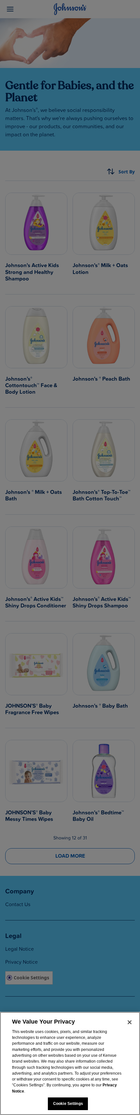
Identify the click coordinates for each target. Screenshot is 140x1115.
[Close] (129, 1022)
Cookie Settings (68, 1103)
